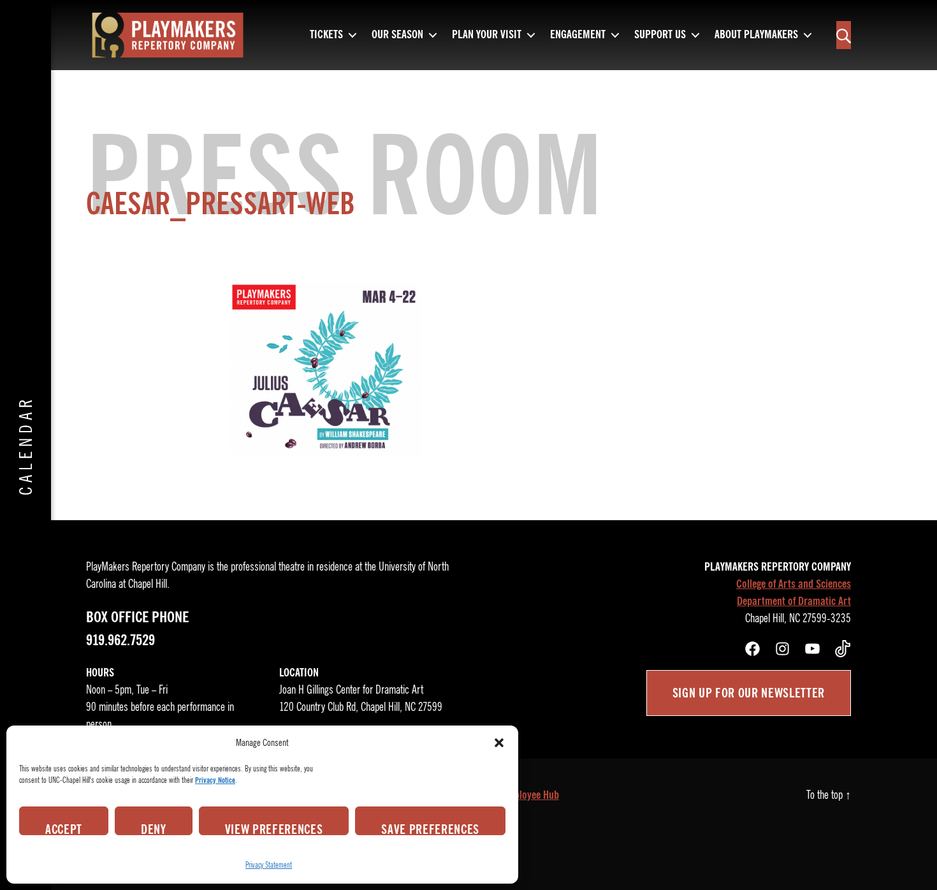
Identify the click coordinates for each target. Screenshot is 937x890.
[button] (499, 742)
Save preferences (430, 828)
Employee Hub (530, 795)
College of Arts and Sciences (793, 584)
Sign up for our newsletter (748, 693)
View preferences (274, 828)
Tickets (326, 35)
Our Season (397, 35)
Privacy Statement (268, 865)
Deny (153, 828)
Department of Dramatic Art (794, 601)
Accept (63, 828)
